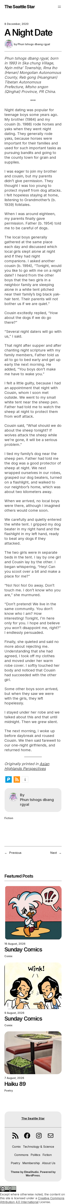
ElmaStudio (31, 1171)
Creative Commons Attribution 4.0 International (32, 1200)
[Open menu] (59, 7)
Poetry (8, 1090)
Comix (8, 956)
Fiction (8, 818)
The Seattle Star (19, 6)
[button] (8, 779)
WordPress (33, 1175)
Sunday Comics (23, 949)
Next (53, 853)
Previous (15, 853)
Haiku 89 (15, 1084)
